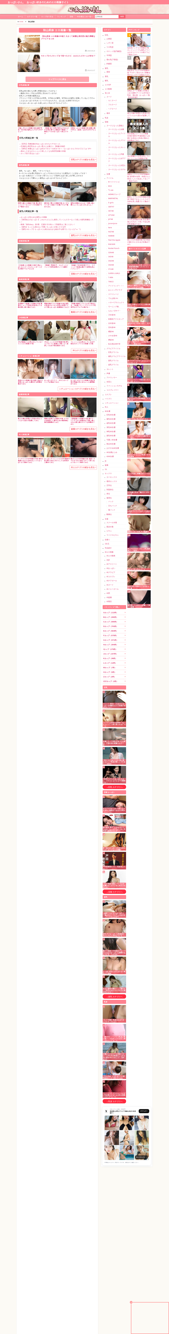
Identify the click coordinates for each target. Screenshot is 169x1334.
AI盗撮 (109, 597)
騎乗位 (109, 514)
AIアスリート (112, 564)
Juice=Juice (112, 223)
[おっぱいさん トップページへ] (84, 9)
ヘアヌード (112, 109)
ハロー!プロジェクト (116, 302)
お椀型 (109, 39)
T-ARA (110, 277)
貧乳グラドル (113, 360)
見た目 (107, 93)
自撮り (107, 539)
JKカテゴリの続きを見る (83, 350)
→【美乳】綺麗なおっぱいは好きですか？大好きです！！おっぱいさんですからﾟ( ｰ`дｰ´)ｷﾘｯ (55, 149)
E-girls (111, 202)
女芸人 (109, 381)
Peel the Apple (114, 240)
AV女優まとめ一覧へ (85, 17)
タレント (110, 369)
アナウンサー (112, 377)
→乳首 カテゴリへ (114, 1101)
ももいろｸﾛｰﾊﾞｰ (114, 311)
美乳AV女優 (111, 427)
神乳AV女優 (111, 431)
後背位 (109, 498)
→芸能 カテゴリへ (114, 892)
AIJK (108, 560)
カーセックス (112, 477)
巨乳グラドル (113, 352)
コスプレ (108, 394)
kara (110, 227)
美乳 (106, 76)
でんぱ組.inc (113, 298)
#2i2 (110, 186)
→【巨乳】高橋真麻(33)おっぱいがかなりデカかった (39, 144)
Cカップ (110, 622)
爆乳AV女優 (111, 419)
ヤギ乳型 (110, 47)
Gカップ (110, 640)
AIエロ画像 (109, 552)
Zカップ (109, 677)
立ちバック (112, 505)
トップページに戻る (57, 79)
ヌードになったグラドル (117, 141)
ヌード (109, 96)
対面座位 (110, 489)
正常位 (109, 485)
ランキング (61, 17)
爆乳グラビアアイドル (117, 356)
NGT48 (111, 231)
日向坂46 (111, 327)
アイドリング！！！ (116, 285)
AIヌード (110, 585)
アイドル (110, 178)
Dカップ (110, 626)
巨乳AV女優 (111, 415)
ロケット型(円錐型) (114, 51)
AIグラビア (111, 572)
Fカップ (110, 635)
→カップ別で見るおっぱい (29, 153)
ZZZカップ (110, 681)
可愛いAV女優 (112, 440)
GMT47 (111, 206)
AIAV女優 (110, 456)
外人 (106, 407)
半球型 (109, 55)
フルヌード (112, 104)
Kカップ (110, 658)
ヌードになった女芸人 (117, 165)
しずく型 (110, 43)
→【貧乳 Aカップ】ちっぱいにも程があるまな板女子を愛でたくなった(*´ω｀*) (50, 229)
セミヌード (112, 100)
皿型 (108, 72)
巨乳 (106, 35)
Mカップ (109, 668)
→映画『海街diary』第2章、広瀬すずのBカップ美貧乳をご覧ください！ (47, 224)
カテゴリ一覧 (32, 17)
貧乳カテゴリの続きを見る (83, 235)
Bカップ (110, 617)
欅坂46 (111, 340)
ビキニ (109, 531)
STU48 (110, 269)
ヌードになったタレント (117, 148)
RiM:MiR (111, 244)
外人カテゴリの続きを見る (83, 467)
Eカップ (110, 631)
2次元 (107, 543)
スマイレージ (113, 294)
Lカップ (110, 663)
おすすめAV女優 (113, 448)
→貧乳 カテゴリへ (114, 997)
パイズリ (108, 398)
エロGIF (108, 84)
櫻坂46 (111, 331)
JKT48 (110, 219)
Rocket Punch (113, 248)
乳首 (106, 118)
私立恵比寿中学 (114, 344)
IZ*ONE (111, 215)
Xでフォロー (143, 1111)
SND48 (111, 261)
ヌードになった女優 (116, 129)
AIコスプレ (111, 576)
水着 (106, 519)
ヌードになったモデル (117, 169)
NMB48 (111, 236)
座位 (108, 493)
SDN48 (111, 252)
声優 (108, 373)
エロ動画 (108, 89)
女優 (108, 174)
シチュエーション (112, 403)
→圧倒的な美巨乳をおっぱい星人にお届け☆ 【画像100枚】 (42, 146)
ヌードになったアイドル (117, 134)
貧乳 (106, 68)
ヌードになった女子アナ (117, 159)
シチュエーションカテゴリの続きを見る (77, 389)
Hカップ (110, 645)
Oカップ (109, 672)
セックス (108, 473)
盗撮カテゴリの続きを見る (83, 429)
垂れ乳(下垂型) (112, 59)
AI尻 (108, 593)
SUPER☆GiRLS (114, 273)
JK (105, 461)
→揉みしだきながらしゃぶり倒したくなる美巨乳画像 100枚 (42, 151)
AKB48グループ (114, 194)
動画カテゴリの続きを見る (83, 312)
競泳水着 (110, 527)
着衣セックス (112, 481)
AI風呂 (109, 601)
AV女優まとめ (112, 452)
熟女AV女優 (111, 444)
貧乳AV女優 (111, 435)
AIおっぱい (111, 568)
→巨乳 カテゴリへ (114, 787)
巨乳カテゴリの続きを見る (83, 160)
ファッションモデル (114, 386)
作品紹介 (108, 548)
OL (106, 469)
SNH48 (111, 265)
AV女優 (107, 411)
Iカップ (110, 649)
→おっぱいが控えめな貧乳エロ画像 (33, 217)
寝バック (111, 510)
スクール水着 (112, 522)
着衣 (108, 113)
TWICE (111, 281)
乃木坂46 (111, 315)
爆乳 (106, 80)
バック (110, 501)
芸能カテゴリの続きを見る (83, 274)
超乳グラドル (113, 364)
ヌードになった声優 (116, 154)
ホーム (20, 17)
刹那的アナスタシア (116, 319)
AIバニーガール (113, 589)
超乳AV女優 (111, 423)
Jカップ (110, 654)
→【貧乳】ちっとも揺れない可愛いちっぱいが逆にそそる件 (42, 227)
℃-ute (110, 190)
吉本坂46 (111, 323)
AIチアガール (112, 580)
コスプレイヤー (113, 390)
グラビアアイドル (113, 348)
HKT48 (111, 211)
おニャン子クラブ (115, 290)
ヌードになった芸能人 (115, 125)
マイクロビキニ (113, 535)
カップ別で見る (47, 17)
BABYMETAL (113, 198)
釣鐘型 (109, 63)
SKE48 (110, 256)
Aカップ (110, 613)
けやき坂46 (112, 335)
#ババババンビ (114, 182)
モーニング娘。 (114, 306)
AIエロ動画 (111, 555)
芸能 (71, 17)
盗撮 (106, 465)
